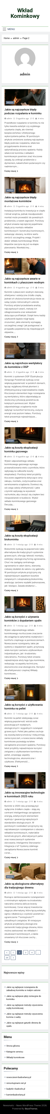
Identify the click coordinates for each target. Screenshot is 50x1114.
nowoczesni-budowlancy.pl (18, 1077)
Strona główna (13, 1046)
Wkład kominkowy (25, 13)
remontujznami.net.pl (16, 1083)
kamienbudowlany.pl (15, 1094)
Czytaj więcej (10, 171)
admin (9, 118)
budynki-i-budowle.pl (15, 1089)
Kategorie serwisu (14, 1051)
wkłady (10, 102)
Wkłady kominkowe (15, 1057)
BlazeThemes (31, 1108)
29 (7, 958)
